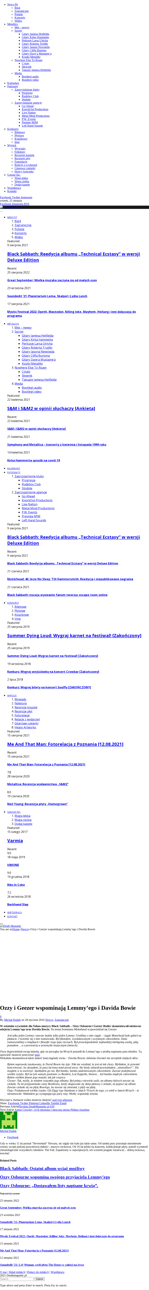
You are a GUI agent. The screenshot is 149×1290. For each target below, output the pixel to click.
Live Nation (29, 112)
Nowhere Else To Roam (28, 60)
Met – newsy (22, 27)
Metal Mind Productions (36, 115)
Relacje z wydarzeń (26, 165)
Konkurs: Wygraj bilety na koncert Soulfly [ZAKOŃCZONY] (49, 687)
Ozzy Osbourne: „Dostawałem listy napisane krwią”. (49, 1185)
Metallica (12, 24)
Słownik (26, 66)
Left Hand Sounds (32, 125)
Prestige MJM (30, 122)
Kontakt (12, 191)
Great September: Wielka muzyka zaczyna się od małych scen (52, 280)
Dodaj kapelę (22, 184)
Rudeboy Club (30, 96)
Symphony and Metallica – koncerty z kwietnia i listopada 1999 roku (56, 445)
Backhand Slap (17, 904)
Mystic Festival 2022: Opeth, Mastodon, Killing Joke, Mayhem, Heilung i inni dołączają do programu (62, 1236)
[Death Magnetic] (10, 207)
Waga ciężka (22, 181)
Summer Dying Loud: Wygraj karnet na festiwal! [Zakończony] (74, 635)
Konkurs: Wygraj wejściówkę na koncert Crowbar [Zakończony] (53, 672)
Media (18, 73)
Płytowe (19, 135)
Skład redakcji (17, 1272)
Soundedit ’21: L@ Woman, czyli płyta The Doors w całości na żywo (42, 1264)
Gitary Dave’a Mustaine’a (37, 53)
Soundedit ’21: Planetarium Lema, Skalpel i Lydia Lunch (47, 296)
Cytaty (25, 63)
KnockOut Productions (35, 109)
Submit (39, 1279)
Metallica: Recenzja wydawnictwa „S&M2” (38, 784)
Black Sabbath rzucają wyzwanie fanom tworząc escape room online (57, 595)
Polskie (19, 14)
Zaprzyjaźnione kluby (27, 89)
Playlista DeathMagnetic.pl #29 (36, 1106)
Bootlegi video (30, 79)
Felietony (20, 151)
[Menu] (1, 211)
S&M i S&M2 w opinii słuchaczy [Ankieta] (51, 408)
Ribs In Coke (16, 885)
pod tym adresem (62, 1099)
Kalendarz (13, 83)
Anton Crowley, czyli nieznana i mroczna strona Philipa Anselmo (52, 1109)
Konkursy (13, 128)
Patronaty (12, 86)
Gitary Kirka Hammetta (35, 37)
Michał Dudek (12, 1019)
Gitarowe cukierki (25, 168)
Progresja (27, 92)
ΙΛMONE (13, 865)
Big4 (17, 7)
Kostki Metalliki (31, 56)
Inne (17, 142)
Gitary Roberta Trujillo (35, 43)
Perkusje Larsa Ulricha (35, 40)
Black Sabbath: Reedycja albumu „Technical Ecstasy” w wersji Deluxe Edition (62, 563)
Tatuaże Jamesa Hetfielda (36, 70)
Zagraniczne (22, 11)
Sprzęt (18, 30)
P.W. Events (29, 119)
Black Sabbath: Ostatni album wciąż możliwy (42, 1168)
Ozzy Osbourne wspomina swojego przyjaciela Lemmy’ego (55, 1177)
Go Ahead (28, 106)
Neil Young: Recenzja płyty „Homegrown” (37, 804)
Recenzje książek (24, 155)
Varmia (15, 840)
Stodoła (26, 99)
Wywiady (20, 148)
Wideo (18, 20)
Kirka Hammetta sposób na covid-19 (33, 460)
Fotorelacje (21, 161)
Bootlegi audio (30, 76)
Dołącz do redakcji (38, 1272)
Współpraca (14, 187)
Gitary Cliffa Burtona (34, 50)
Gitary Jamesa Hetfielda (35, 33)
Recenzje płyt (22, 158)
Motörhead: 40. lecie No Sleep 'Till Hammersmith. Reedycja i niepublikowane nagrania (70, 579)
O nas (3, 1272)
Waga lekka (21, 178)
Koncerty (20, 17)
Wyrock (11, 145)
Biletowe (20, 132)
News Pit (12, 4)
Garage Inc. (14, 174)
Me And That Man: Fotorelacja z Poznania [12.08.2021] (65, 744)
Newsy (49, 1019)
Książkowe (21, 138)
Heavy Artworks (24, 171)
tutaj (37, 1054)
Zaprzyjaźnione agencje (28, 102)
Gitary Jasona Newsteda (36, 47)
